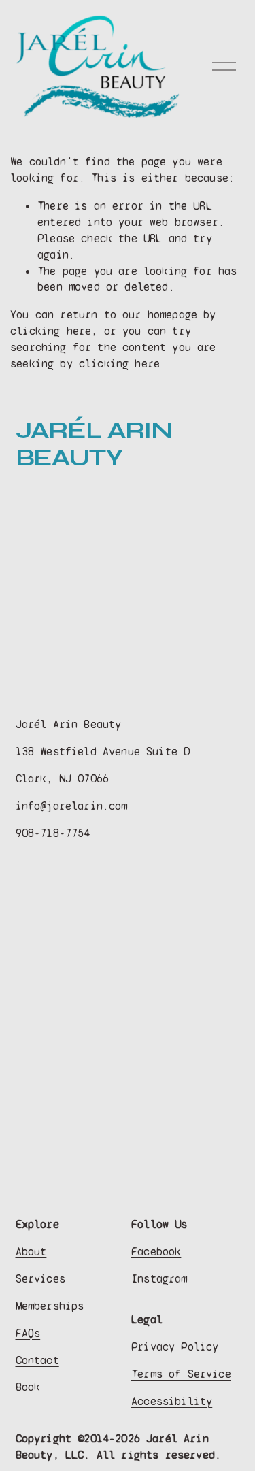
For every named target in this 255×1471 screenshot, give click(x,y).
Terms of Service (181, 1374)
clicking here (50, 331)
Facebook (156, 1251)
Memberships (50, 1306)
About (31, 1251)
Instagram (159, 1279)
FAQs (28, 1333)
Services (40, 1279)
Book (28, 1387)
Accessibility (171, 1401)
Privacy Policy (174, 1347)
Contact (37, 1360)
